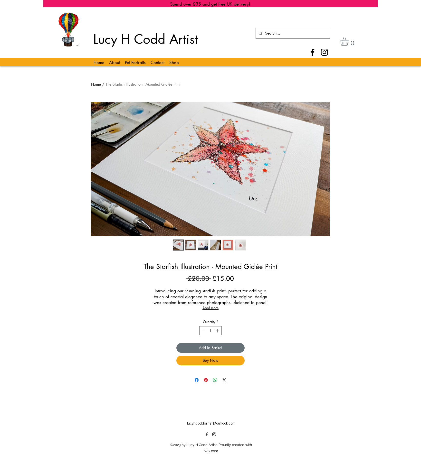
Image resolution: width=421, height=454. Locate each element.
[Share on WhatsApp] (215, 380)
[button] (349, 41)
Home (96, 84)
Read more (210, 308)
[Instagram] (324, 52)
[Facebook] (312, 52)
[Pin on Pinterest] (206, 380)
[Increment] (218, 330)
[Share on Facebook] (197, 380)
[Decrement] (203, 330)
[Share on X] (224, 380)
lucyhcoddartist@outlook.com (211, 423)
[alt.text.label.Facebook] (206, 434)
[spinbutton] (210, 330)
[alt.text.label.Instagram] (214, 434)
